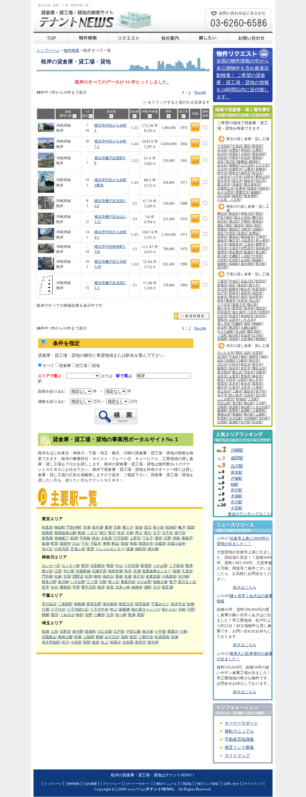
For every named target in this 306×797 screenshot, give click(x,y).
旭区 (220, 225)
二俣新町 (65, 604)
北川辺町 (235, 418)
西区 (258, 213)
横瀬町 (222, 410)
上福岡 (88, 637)
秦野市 (260, 244)
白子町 (257, 335)
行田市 (234, 364)
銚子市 (254, 285)
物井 (79, 615)
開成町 (257, 260)
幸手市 (222, 395)
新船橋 (124, 609)
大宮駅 (236, 508)
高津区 (242, 233)
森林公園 (65, 637)
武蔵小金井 (176, 543)
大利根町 (250, 418)
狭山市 (237, 372)
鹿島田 (65, 587)
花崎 (124, 637)
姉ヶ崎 (120, 615)
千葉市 (222, 281)
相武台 (108, 576)
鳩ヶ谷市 (255, 379)
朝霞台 (115, 642)
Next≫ (200, 92)
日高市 (249, 395)
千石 (84, 543)
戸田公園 (133, 631)
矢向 (54, 587)
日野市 (249, 176)
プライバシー (112, 783)
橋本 (97, 576)
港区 (247, 146)
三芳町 (253, 399)
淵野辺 (77, 576)
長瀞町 (245, 410)
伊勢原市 (247, 248)
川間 (190, 609)
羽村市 (264, 188)
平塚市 (260, 236)
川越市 (242, 360)
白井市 (222, 316)
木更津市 (258, 289)
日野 (167, 538)
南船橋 (79, 604)
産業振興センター (156, 571)
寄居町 (222, 418)
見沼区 (222, 356)
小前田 (76, 642)
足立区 (222, 165)
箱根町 (222, 263)
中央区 (237, 146)
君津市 (237, 308)
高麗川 (172, 631)
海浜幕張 (110, 604)
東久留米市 (252, 184)
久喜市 (234, 387)
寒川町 (222, 256)
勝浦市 (230, 300)
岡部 (86, 642)
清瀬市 (237, 184)
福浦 (176, 571)
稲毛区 (260, 281)
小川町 (260, 403)
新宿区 (257, 146)
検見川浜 (126, 604)
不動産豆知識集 (239, 739)
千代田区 (223, 146)
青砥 (133, 543)
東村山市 (262, 176)
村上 (113, 609)
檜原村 (237, 196)
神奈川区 (247, 213)
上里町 (260, 414)
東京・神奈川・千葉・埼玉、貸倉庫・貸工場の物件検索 (88, 37)
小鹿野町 (258, 410)
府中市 (222, 172)
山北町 (245, 260)
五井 (110, 615)
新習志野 (94, 604)
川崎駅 (237, 450)
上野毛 (135, 538)
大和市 (234, 248)
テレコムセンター (110, 549)
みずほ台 (112, 637)
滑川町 (237, 403)
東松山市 (258, 368)
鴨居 (110, 566)
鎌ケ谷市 (223, 308)
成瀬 (129, 549)
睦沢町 (234, 335)
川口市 (222, 364)
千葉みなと (160, 604)
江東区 (257, 149)
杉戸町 (245, 422)
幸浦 (136, 571)
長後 (119, 576)
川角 (183, 631)
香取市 (222, 319)
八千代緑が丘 (77, 609)
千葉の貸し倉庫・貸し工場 (247, 274)
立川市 (222, 169)
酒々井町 (223, 323)
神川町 (249, 414)
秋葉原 (47, 527)
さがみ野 (144, 582)
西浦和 (90, 631)
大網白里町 (249, 327)
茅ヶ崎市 (262, 240)
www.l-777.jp (135, 789)
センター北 (51, 566)
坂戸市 (260, 391)
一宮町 (222, 335)
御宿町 (260, 339)
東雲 (90, 549)
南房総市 (247, 316)
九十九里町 (225, 331)
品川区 (222, 153)
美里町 (237, 414)
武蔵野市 (235, 169)
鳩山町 (245, 407)
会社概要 (91, 783)
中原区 (230, 233)
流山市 (254, 300)
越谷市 (257, 376)
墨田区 (245, 149)
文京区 (222, 149)
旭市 (244, 296)
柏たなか (169, 609)
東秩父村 (223, 414)
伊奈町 (241, 399)
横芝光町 (253, 331)
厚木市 (222, 248)
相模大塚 (160, 582)
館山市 (245, 289)
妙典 (190, 604)
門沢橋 (47, 576)
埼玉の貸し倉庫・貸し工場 (247, 346)
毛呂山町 (223, 403)
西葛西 (47, 533)
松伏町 (257, 422)
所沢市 (257, 364)
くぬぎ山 (67, 615)
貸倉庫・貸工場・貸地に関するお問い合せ (250, 37)
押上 (138, 533)
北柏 (181, 609)
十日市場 (131, 566)
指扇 (45, 631)
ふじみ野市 (225, 399)
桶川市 (222, 387)
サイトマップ (237, 755)
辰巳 (147, 527)
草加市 (245, 376)
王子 (156, 533)
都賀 (140, 615)
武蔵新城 (83, 571)
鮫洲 (74, 538)
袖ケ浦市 (238, 312)
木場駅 (236, 496)
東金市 (234, 296)
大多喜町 (247, 339)
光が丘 (47, 549)
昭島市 (234, 172)
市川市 (222, 289)
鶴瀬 (99, 637)
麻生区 (234, 236)
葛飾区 (234, 165)
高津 (188, 566)
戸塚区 (245, 221)
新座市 (257, 383)
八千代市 (223, 304)
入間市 (242, 379)
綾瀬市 (249, 252)
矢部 (88, 576)
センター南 (70, 566)
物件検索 (71, 50)
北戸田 (119, 631)
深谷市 (222, 376)
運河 (54, 615)
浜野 (88, 615)
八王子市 (262, 165)
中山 (119, 566)
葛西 (190, 527)
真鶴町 (234, 263)
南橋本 (136, 587)
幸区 (220, 233)
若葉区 (222, 285)
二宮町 (245, 256)
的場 (77, 637)
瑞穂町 (255, 192)
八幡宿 (99, 615)
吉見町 (234, 407)
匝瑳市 (260, 316)
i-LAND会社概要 (170, 37)
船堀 (81, 533)
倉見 (110, 587)
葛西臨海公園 (65, 533)
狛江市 (260, 180)
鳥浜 (127, 571)
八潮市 (257, 387)
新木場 (97, 527)
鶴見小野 (49, 582)
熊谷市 (254, 360)
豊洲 (108, 527)
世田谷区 (258, 153)
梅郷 (45, 615)
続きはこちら (244, 587)
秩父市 (245, 364)
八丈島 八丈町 (228, 199)
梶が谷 (47, 571)
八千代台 (58, 609)
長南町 (234, 339)
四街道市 (223, 312)
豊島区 (257, 157)
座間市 (222, 252)
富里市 (234, 316)
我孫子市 (238, 304)
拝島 (176, 538)
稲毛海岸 (142, 604)
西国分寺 (146, 543)
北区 (220, 161)
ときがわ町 (260, 407)
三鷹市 (249, 169)
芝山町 (240, 331)
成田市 (257, 292)
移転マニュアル (239, 731)
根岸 (101, 587)
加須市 (234, 368)
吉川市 (260, 395)
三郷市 (237, 391)
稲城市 (252, 188)
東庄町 (234, 327)
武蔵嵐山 (49, 637)
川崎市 (245, 229)
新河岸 (153, 642)
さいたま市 (225, 352)
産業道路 (153, 576)
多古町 (222, 327)
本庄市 (245, 368)
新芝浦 (167, 587)
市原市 (242, 300)
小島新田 (169, 576)
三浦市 (249, 244)
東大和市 (223, 184)
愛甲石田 (88, 587)
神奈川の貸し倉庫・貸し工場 (247, 208)
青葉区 (222, 229)
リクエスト (129, 37)
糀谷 (95, 538)
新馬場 (47, 538)
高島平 (187, 538)
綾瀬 (45, 543)
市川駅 (236, 502)
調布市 (245, 172)
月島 (117, 527)
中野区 (234, 157)
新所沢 (140, 642)
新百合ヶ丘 (187, 582)
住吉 (120, 533)
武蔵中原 (99, 571)
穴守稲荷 (121, 538)
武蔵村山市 (225, 188)
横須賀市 (247, 236)
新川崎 (63, 582)
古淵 (67, 576)
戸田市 (230, 379)
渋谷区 (222, 157)
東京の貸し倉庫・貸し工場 (247, 139)
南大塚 (147, 631)
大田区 (245, 153)
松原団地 (162, 637)
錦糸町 (171, 527)
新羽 (84, 566)
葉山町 (260, 252)
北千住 (167, 533)
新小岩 (158, 527)
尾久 (147, 533)
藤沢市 (234, 240)
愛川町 (260, 263)
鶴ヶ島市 (235, 395)
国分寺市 (223, 180)
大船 (102, 582)
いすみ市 (247, 319)
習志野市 (255, 296)
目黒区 (234, 153)
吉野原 (65, 631)
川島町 (222, 407)
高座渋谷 (128, 582)
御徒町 (59, 527)
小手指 (160, 631)
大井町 (222, 260)
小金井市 (223, 176)
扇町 (147, 587)
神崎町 (257, 323)
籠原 (95, 642)
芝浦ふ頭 (78, 549)
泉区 (257, 225)
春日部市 (223, 372)
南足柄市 (235, 252)
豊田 (158, 538)
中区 (220, 217)
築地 (138, 527)
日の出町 (223, 196)
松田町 (234, 260)
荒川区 (230, 161)
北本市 (245, 387)
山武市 (234, 319)
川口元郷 (104, 631)
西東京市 (242, 192)
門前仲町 (74, 527)
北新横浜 (97, 566)
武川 (65, 642)
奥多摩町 (250, 196)
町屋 (54, 543)
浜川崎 (183, 576)
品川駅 (237, 466)
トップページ (48, 50)
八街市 (252, 312)
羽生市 (249, 372)
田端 (124, 543)
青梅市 (260, 169)
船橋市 (234, 289)
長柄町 (222, 339)
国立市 (237, 180)
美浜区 (242, 285)
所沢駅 (236, 490)
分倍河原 (61, 549)
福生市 (249, 180)
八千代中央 (99, 609)
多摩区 (254, 233)
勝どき (128, 527)
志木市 (234, 383)
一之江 (92, 533)
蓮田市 (249, 391)
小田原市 (247, 240)
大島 (129, 533)
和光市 (245, 383)
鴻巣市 (260, 372)
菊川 (111, 533)
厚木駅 (236, 472)
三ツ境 (92, 582)
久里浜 (187, 571)
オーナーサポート (241, 723)
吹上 (104, 642)
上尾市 (234, 376)
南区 (229, 217)
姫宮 (133, 637)
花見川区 (247, 281)
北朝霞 (128, 642)
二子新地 (176, 566)
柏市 (220, 300)
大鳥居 (106, 538)
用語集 (187, 783)
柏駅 (234, 484)
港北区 (234, 221)
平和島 (84, 538)
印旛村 (237, 323)
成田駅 (237, 458)
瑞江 (102, 533)
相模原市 (235, 244)
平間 (75, 587)
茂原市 (245, 292)
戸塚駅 (236, 478)
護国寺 (65, 543)
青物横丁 (61, 538)
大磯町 (234, 256)
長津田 (145, 566)
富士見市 (223, 391)
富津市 (249, 308)
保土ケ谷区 (242, 217)
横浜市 (222, 213)
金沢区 (222, 221)
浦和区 (254, 356)
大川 (156, 587)
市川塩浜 (49, 604)
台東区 (234, 149)
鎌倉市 (222, 240)
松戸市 (222, 292)
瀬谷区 (239, 225)
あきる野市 (225, 192)
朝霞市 (222, 383)
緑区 (229, 225)
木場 (86, 527)
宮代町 (264, 418)
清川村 (222, 267)
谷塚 (174, 637)
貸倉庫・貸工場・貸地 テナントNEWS (50, 37)
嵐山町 (249, 403)
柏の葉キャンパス (145, 609)
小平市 (237, 176)
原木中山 (178, 604)
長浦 (131, 615)
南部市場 (115, 571)
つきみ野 (160, 566)
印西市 (264, 312)
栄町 (247, 323)
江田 (58, 571)
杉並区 (245, 157)
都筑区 (234, 229)
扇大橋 (153, 549)
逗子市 (222, 244)
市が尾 (68, 571)
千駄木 (95, 543)
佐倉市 (222, 296)
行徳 (45, 609)
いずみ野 (78, 582)
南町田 (140, 549)
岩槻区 (230, 360)
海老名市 (262, 248)
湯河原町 (247, 263)
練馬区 (254, 161)
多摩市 (240, 188)
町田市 (257, 172)
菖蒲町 (234, 422)
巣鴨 (106, 543)
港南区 (257, 221)
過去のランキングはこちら (251, 514)
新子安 (138, 576)
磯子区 (257, 217)
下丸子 (147, 538)
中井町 (257, 256)
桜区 (244, 356)
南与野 (77, 631)
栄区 (249, 225)
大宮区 (257, 352)
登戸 (172, 582)
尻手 (45, 587)
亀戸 (181, 527)
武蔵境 (160, 543)
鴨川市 (252, 304)
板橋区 (242, 161)
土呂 (54, 631)
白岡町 (222, 422)
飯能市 (222, 368)
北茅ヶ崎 (122, 587)
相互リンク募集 (239, 747)
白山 (75, 543)
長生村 (245, 335)
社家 (58, 576)
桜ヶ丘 (113, 582)
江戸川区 (247, 165)
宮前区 (222, 236)
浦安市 (260, 308)
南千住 (180, 533)
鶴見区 (234, 213)
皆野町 (234, 410)
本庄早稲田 (51, 642)
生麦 (127, 576)
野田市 (234, 292)
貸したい (208, 37)
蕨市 (220, 379)
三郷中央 (146, 637)
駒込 (115, 543)
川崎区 (257, 229)
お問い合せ (231, 783)
